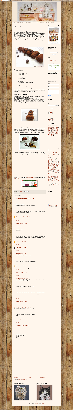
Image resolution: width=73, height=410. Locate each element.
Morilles (54, 163)
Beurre (54, 129)
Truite (57, 186)
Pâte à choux (50, 177)
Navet (53, 165)
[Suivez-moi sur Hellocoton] (52, 205)
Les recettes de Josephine (19, 307)
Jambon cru (54, 158)
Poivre (58, 171)
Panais (57, 167)
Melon (49, 162)
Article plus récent (16, 377)
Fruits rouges (50, 155)
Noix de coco (53, 166)
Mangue (52, 160)
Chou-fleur (53, 137)
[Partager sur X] (26, 191)
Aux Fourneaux (18, 278)
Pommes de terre (52, 174)
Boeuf (49, 130)
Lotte (49, 160)
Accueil (14, 22)
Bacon (54, 128)
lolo (16, 285)
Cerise (57, 133)
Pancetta (49, 168)
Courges (50, 142)
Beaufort (52, 129)
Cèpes (53, 146)
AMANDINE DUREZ (19, 247)
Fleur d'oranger (50, 151)
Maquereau (57, 160)
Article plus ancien (42, 377)
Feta (52, 150)
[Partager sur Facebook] (27, 191)
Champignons (51, 134)
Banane (57, 128)
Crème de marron (54, 145)
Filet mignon (56, 150)
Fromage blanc (55, 153)
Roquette (55, 180)
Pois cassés (51, 171)
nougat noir (38, 44)
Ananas (57, 125)
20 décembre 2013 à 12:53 (22, 253)
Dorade (58, 147)
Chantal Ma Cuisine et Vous (20, 216)
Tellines (49, 184)
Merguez (52, 162)
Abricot (49, 125)
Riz (52, 180)
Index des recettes (20, 22)
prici (16, 319)
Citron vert (56, 139)
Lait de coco (53, 159)
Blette (57, 129)
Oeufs (57, 166)
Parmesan (53, 168)
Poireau (58, 170)
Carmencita (18, 234)
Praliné (57, 176)
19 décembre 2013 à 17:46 (22, 204)
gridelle (17, 204)
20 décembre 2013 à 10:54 (26, 247)
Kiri (49, 159)
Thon (53, 184)
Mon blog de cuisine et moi (40, 22)
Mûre (50, 165)
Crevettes (49, 144)
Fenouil (49, 150)
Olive (49, 167)
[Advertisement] (29, 169)
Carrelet (53, 133)
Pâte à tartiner (56, 177)
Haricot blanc (56, 157)
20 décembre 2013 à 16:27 (23, 301)
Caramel (57, 132)
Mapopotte (17, 272)
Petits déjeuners (51, 114)
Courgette (56, 142)
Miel (58, 162)
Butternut (53, 131)
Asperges (56, 126)
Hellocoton (55, 206)
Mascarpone (49, 161)
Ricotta (49, 180)
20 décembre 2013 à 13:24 (23, 265)
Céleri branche (57, 146)
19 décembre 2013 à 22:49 (23, 234)
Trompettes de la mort (52, 186)
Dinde (54, 147)
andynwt (36, 403)
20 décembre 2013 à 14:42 (21, 285)
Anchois (49, 126)
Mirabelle (50, 163)
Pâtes (49, 178)
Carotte (49, 133)
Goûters (50, 113)
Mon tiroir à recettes (52, 59)
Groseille (52, 156)
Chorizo (56, 135)
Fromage (51, 153)
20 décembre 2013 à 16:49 (27, 307)
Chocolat (19, 192)
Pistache (52, 170)
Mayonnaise (55, 161)
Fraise (54, 152)
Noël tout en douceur (30, 177)
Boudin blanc (56, 130)
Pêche (54, 178)
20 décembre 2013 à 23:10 (25, 325)
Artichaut (52, 126)
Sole (51, 183)
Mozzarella (53, 164)
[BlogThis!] (25, 191)
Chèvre (56, 138)
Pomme (56, 172)
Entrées (50, 111)
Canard (53, 132)
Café (17, 192)
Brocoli (49, 131)
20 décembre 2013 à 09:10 (22, 241)
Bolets (53, 130)
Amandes (53, 125)
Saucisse (53, 181)
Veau (57, 187)
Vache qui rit (50, 187)
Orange (54, 167)
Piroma (17, 260)
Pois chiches (55, 171)
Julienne (58, 158)
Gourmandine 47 (18, 325)
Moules (49, 164)
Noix (49, 166)
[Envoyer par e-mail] (24, 191)
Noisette (57, 165)
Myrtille (58, 164)
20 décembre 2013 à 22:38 (21, 319)
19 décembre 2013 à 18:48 (23, 223)
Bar (48, 129)
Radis (49, 179)
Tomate (57, 184)
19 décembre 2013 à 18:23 (28, 216)
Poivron (51, 172)
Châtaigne (53, 138)
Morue (57, 163)
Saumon (57, 181)
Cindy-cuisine (52, 206)
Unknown (17, 265)
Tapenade (57, 183)
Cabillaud (57, 131)
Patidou (52, 169)
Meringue (55, 162)
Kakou (17, 253)
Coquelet (50, 141)
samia (17, 313)
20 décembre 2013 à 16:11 (22, 290)
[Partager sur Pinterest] (28, 191)
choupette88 (18, 334)
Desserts (50, 112)
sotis (16, 209)
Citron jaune (50, 139)
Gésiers (55, 156)
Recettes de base (51, 117)
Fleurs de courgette (56, 151)
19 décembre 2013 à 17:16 (31, 198)
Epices (56, 148)
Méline (17, 290)
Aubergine (56, 127)
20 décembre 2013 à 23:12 (23, 334)
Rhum (57, 179)
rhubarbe (52, 188)
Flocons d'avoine (50, 152)
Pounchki (17, 301)
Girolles (54, 155)
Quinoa (57, 178)
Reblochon (53, 179)
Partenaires (52, 22)
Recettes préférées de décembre (29, 22)
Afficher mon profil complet (52, 60)
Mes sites (47, 22)
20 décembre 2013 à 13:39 (24, 278)
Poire (55, 170)
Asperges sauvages (50, 127)
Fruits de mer (55, 154)
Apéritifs (50, 115)
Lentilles (57, 159)
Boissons (50, 120)
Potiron (49, 176)
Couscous (49, 143)
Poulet (52, 176)
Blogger (42, 403)
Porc (52, 174)
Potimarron (56, 174)
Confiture (58, 140)
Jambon (49, 158)
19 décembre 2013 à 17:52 (21, 209)
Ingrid (17, 241)
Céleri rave (50, 147)
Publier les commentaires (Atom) (22, 379)
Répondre (17, 201)
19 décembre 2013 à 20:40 (23, 229)
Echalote (51, 148)
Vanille (54, 187)
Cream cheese (56, 143)
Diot (56, 147)
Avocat (49, 128)
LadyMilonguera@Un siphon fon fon (21, 198)
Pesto (55, 169)
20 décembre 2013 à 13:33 (23, 272)
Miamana (17, 223)
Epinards (49, 149)
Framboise (57, 152)
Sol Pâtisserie (17, 178)
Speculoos (54, 183)
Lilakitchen (17, 229)
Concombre (53, 140)
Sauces (50, 118)
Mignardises (22, 192)
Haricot (52, 157)
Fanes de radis (56, 149)
